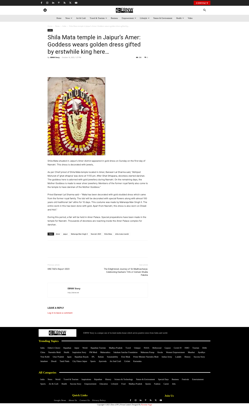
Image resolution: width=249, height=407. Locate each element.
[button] (204, 10)
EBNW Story (55, 57)
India (64, 26)
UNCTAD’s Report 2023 (58, 269)
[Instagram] (47, 3)
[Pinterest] (59, 3)
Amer (58, 234)
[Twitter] (70, 3)
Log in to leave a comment (60, 313)
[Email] (107, 69)
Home (50, 26)
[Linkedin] (53, 3)
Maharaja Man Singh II (79, 234)
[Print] (94, 69)
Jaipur (65, 234)
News (57, 26)
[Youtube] (76, 3)
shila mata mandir (122, 234)
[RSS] (64, 3)
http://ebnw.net (73, 293)
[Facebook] (41, 3)
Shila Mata (108, 234)
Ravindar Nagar (146, 405)
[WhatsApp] (67, 69)
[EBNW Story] (124, 10)
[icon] (45, 10)
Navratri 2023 (96, 234)
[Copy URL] (100, 69)
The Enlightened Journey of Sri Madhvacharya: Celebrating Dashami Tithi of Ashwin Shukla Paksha (126, 272)
